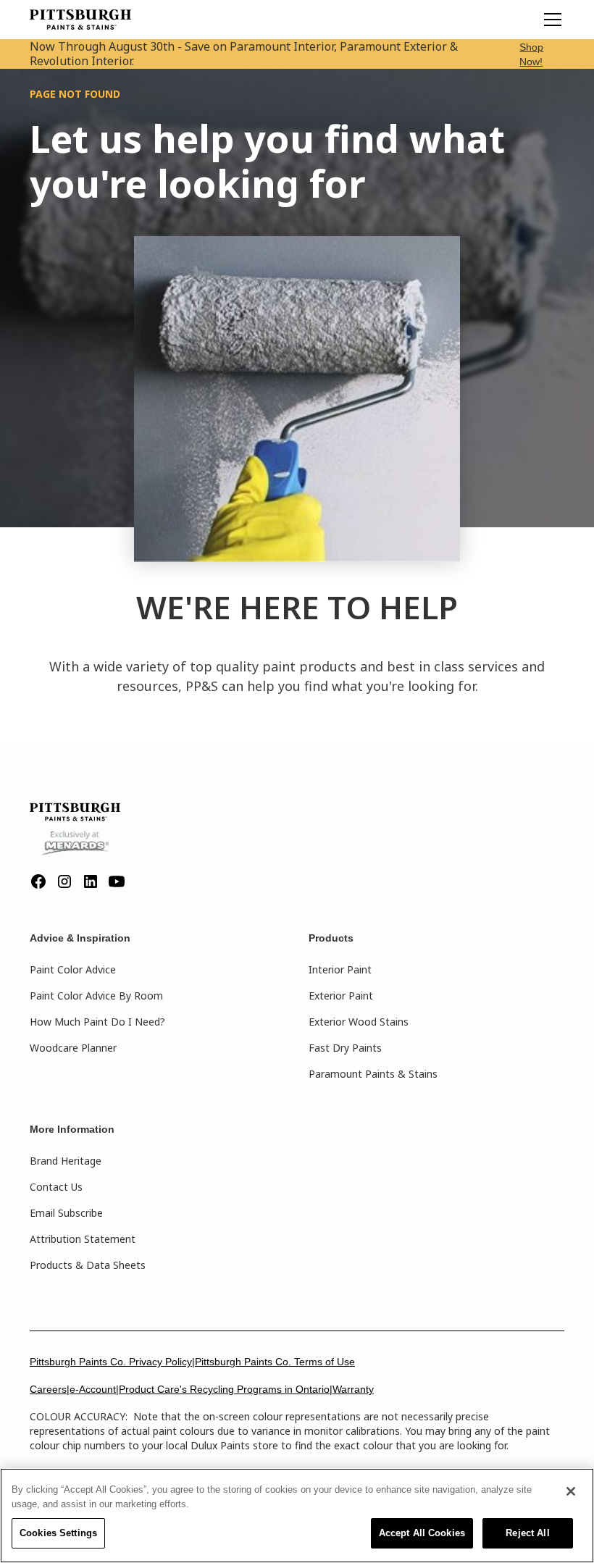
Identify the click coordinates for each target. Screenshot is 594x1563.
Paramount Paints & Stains (373, 1074)
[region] (297, 1515)
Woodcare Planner (73, 1048)
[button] (549, 19)
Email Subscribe (66, 1213)
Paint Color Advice (73, 969)
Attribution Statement (82, 1239)
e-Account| (94, 1389)
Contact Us (56, 1187)
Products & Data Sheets (88, 1265)
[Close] (571, 1491)
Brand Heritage (65, 1161)
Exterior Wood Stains (359, 1021)
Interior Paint (340, 969)
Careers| (50, 1389)
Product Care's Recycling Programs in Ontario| (225, 1389)
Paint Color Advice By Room (96, 995)
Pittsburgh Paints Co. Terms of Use (275, 1361)
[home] (80, 19)
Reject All (527, 1533)
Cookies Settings (58, 1533)
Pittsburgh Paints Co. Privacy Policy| (112, 1361)
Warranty (353, 1389)
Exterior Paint (341, 995)
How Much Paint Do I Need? (97, 1021)
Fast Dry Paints (345, 1048)
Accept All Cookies (422, 1533)
